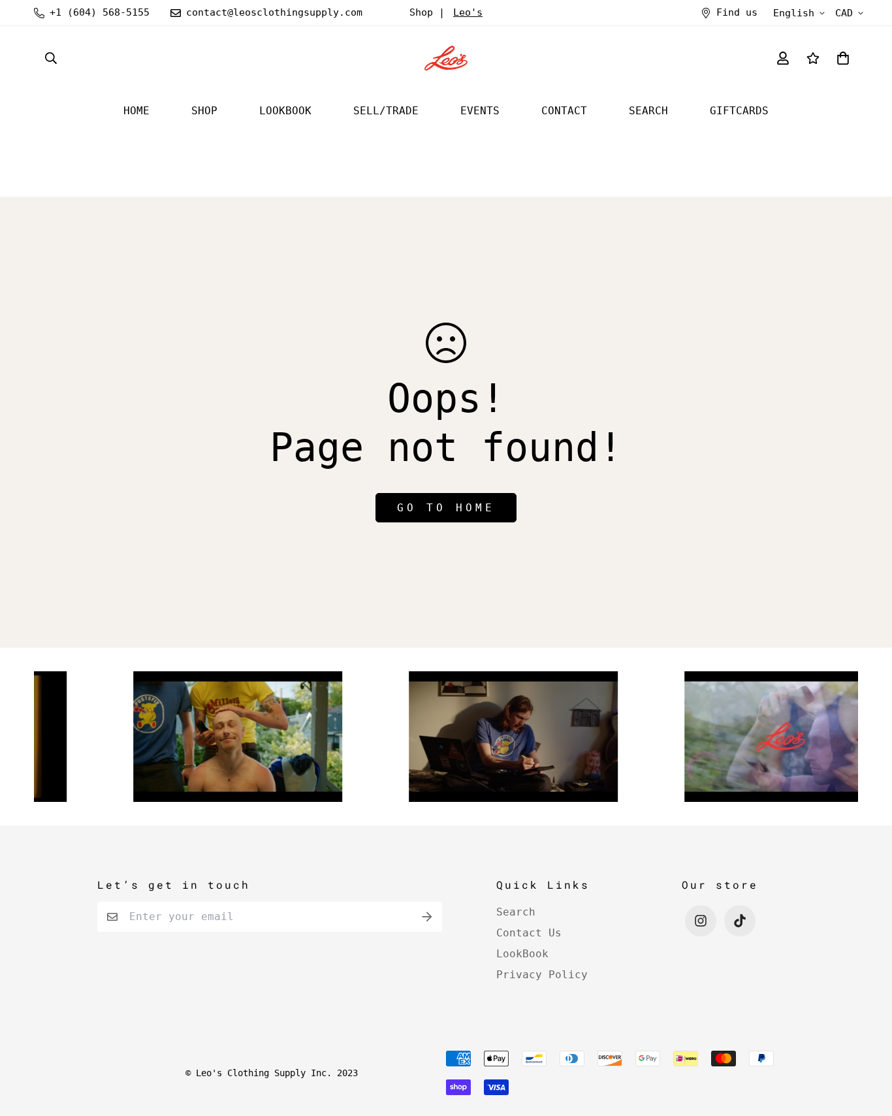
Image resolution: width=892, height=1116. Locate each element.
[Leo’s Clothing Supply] (446, 58)
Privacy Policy (542, 974)
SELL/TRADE (386, 110)
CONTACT (564, 110)
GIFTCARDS (739, 110)
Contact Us (529, 933)
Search (515, 912)
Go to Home (446, 508)
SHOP (204, 110)
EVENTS (480, 110)
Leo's (468, 12)
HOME (136, 110)
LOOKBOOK (285, 110)
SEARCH (648, 110)
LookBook (522, 954)
